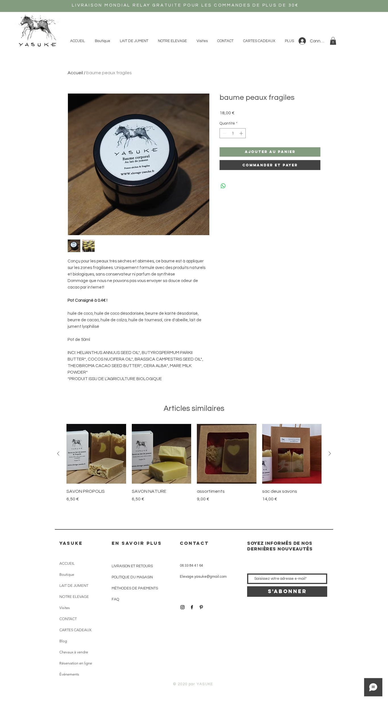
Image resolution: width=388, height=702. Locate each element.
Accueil (75, 73)
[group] (194, 466)
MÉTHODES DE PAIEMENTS (135, 588)
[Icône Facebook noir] (192, 607)
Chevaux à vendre (73, 652)
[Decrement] (223, 133)
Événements (69, 674)
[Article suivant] (329, 453)
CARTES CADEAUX (75, 630)
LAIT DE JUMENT (73, 585)
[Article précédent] (58, 453)
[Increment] (241, 133)
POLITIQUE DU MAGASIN (132, 577)
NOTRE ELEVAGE (74, 597)
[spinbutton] (232, 133)
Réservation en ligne (75, 663)
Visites (64, 608)
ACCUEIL (67, 563)
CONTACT (68, 619)
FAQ (115, 599)
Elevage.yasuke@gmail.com (203, 577)
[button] (333, 41)
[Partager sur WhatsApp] (223, 186)
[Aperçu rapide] (96, 454)
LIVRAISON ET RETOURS (132, 566)
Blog (63, 641)
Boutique (66, 574)
